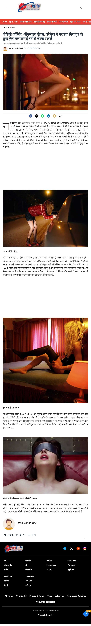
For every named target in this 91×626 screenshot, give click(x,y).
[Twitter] (36, 116)
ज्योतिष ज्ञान (8, 576)
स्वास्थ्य (49, 569)
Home (7, 28)
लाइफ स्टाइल (51, 565)
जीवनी (14, 28)
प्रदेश (6, 569)
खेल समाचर (72, 561)
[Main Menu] (7, 8)
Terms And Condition (76, 596)
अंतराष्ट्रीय (8, 565)
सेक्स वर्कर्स (20, 126)
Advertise (59, 596)
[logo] (29, 7)
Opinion (28, 581)
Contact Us (21, 596)
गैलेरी (6, 585)
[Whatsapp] (42, 116)
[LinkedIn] (48, 116)
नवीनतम (28, 585)
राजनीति (28, 561)
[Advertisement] (45, 173)
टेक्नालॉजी (71, 565)
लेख (26, 565)
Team (49, 596)
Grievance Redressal (45, 602)
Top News (29, 576)
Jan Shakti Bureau (27, 523)
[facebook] (30, 116)
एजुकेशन (71, 569)
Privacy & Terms (36, 596)
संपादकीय (28, 569)
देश (5, 561)
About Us (9, 596)
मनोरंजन (49, 561)
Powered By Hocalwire (45, 615)
